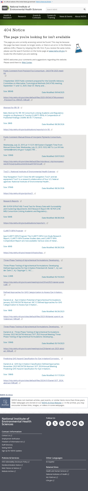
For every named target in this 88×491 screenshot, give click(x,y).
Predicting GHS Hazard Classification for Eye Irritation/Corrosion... (31, 358)
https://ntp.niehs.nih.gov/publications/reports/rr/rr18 (26, 129)
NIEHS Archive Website (51, 403)
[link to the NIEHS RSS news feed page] (81, 423)
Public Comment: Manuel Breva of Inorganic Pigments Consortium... (32, 137)
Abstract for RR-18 (11, 107)
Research (22, 16)
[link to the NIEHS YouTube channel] (74, 423)
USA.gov (49, 480)
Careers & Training (51, 16)
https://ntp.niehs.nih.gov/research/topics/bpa (23, 252)
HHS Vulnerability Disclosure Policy (14, 462)
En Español (50, 462)
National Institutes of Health (56, 474)
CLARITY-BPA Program (13, 231)
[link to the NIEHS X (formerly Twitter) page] (55, 423)
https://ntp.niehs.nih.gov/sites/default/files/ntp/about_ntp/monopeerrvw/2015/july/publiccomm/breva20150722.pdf (33, 162)
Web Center (27, 62)
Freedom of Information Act (12, 442)
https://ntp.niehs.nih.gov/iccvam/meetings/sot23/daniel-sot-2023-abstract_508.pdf (33, 349)
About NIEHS (80, 16)
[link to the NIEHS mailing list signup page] (68, 423)
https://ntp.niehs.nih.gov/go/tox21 (18, 193)
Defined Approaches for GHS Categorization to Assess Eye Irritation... (33, 292)
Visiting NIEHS (7, 448)
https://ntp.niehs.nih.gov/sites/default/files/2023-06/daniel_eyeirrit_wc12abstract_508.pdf (33, 317)
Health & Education (7, 16)
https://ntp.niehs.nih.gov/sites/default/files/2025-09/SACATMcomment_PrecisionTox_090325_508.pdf (33, 98)
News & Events (66, 16)
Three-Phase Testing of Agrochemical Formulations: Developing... (31, 260)
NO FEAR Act (51, 477)
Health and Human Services (56, 471)
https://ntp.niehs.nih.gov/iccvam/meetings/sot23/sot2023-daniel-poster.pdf (33, 283)
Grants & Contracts (36, 16)
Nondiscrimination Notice (11, 465)
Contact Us (6, 435)
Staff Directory (7, 445)
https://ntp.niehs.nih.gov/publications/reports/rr (24, 223)
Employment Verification (11, 439)
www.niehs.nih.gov (57, 51)
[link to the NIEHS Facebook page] (48, 423)
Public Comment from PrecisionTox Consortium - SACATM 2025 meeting (33, 72)
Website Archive (8, 471)
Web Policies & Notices (10, 468)
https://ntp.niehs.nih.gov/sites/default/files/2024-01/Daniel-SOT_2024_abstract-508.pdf (33, 381)
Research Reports (11, 201)
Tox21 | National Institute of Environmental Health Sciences (29, 171)
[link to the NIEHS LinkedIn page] (61, 423)
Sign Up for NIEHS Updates (12, 451)
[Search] (84, 9)
